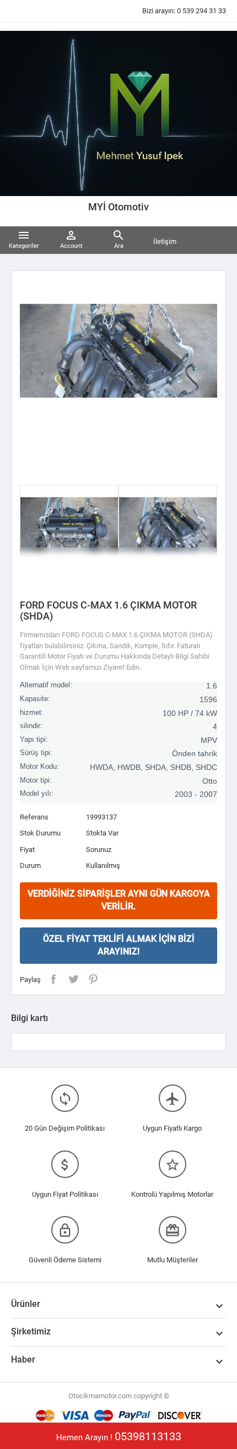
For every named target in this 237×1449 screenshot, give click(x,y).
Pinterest (93, 979)
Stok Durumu (40, 833)
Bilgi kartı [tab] (29, 1018)
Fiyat (27, 849)
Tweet (73, 979)
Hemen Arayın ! (118, 1436)
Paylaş (53, 979)
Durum (30, 865)
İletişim (164, 241)
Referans (34, 817)
